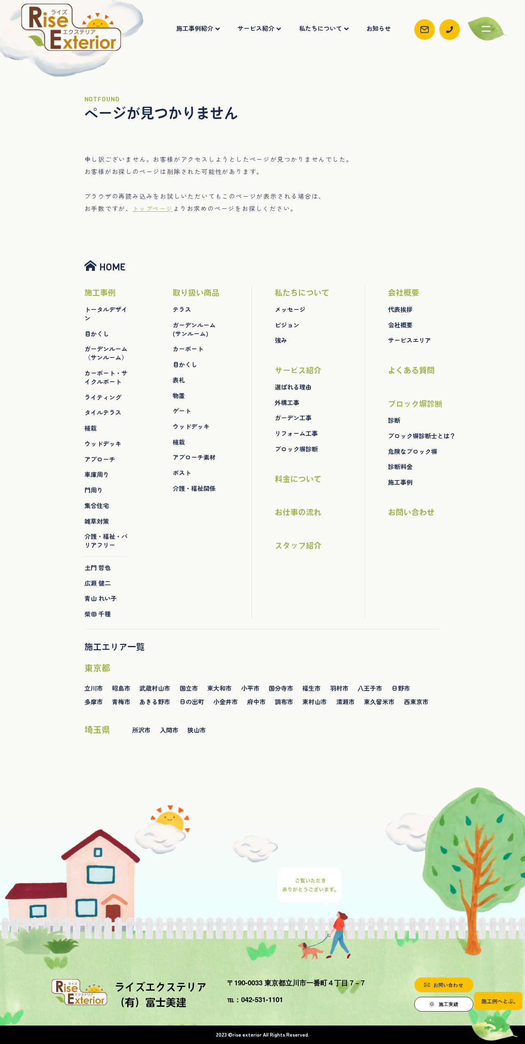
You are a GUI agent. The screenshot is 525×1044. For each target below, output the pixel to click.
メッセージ (290, 309)
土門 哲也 (97, 567)
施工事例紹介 (194, 28)
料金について (298, 479)
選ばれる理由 (293, 387)
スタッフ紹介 (298, 545)
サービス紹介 (255, 28)
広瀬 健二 (97, 583)
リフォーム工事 (296, 433)
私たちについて (320, 28)
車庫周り (96, 474)
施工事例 (100, 292)
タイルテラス (102, 412)
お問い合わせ (411, 512)
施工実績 (449, 1004)
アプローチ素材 (194, 457)
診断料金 (400, 466)
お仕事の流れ (298, 512)
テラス (182, 309)
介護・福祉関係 (194, 488)
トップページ (152, 208)
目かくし (96, 334)
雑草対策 (96, 521)
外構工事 (287, 402)
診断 (394, 420)
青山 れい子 (100, 598)
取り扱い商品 (196, 292)
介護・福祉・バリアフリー (106, 540)
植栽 (90, 428)
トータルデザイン (106, 313)
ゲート (182, 411)
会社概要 (403, 292)
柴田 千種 (97, 614)
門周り (93, 490)
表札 (179, 380)
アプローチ (99, 459)
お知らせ (378, 28)
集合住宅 (96, 505)
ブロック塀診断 (296, 449)
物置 (179, 396)
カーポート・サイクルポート (106, 377)
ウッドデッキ (102, 444)
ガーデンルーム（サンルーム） (106, 353)
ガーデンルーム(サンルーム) (194, 329)
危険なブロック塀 (412, 451)
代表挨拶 (400, 309)
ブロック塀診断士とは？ (422, 436)
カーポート (188, 349)
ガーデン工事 (293, 418)
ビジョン (287, 325)
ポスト (182, 473)
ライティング (102, 397)
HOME (112, 267)
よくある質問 (411, 370)
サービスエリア (409, 340)
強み (281, 340)
